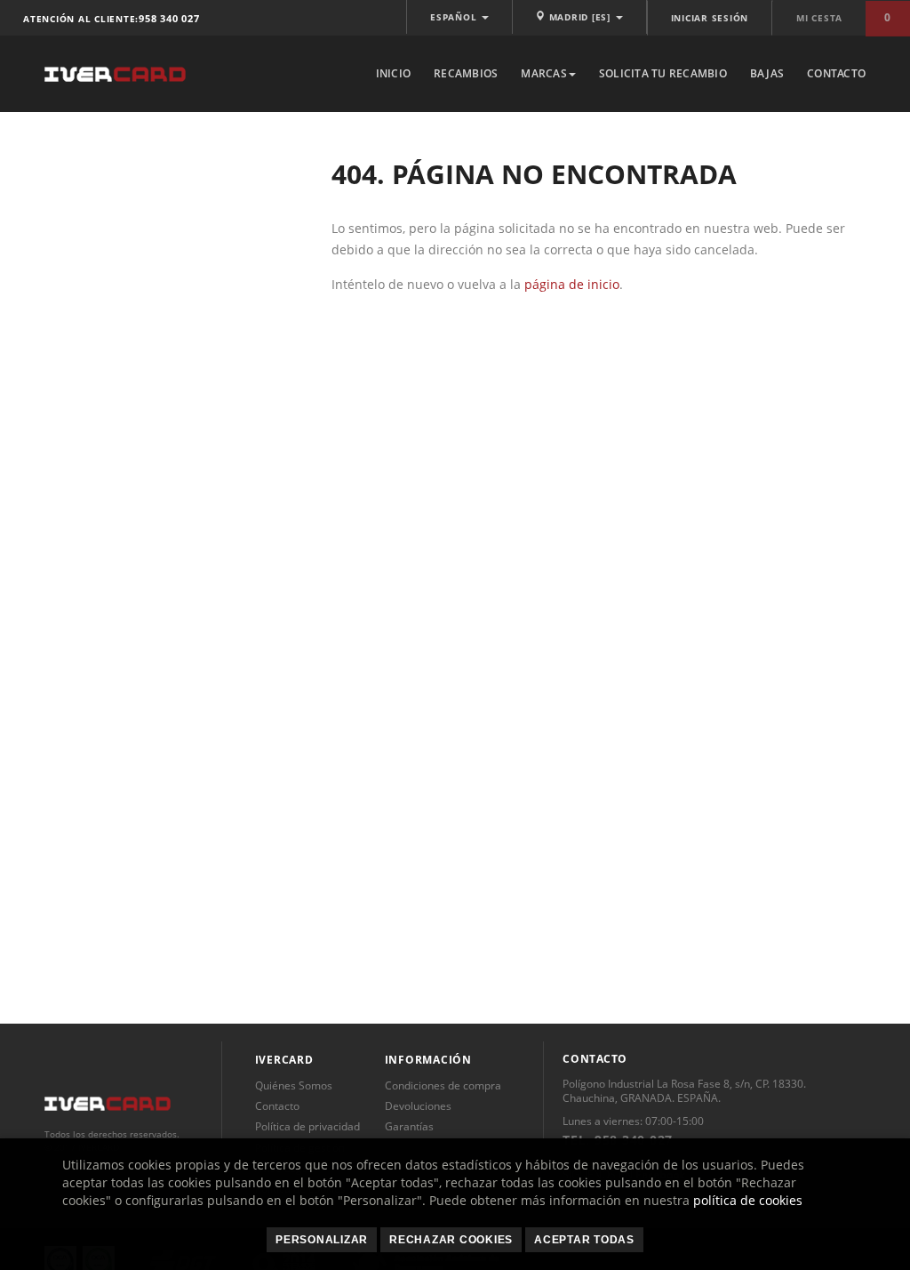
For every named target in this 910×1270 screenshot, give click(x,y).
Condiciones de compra (443, 1085)
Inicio (393, 73)
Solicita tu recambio (663, 73)
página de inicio (571, 284)
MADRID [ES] (580, 17)
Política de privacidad (307, 1126)
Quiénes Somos (293, 1085)
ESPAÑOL (455, 17)
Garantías (409, 1126)
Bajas (767, 73)
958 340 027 (169, 18)
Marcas (544, 73)
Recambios (466, 73)
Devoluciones (418, 1105)
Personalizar (321, 1240)
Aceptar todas (584, 1240)
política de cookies (747, 1200)
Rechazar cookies (451, 1240)
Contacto (836, 73)
